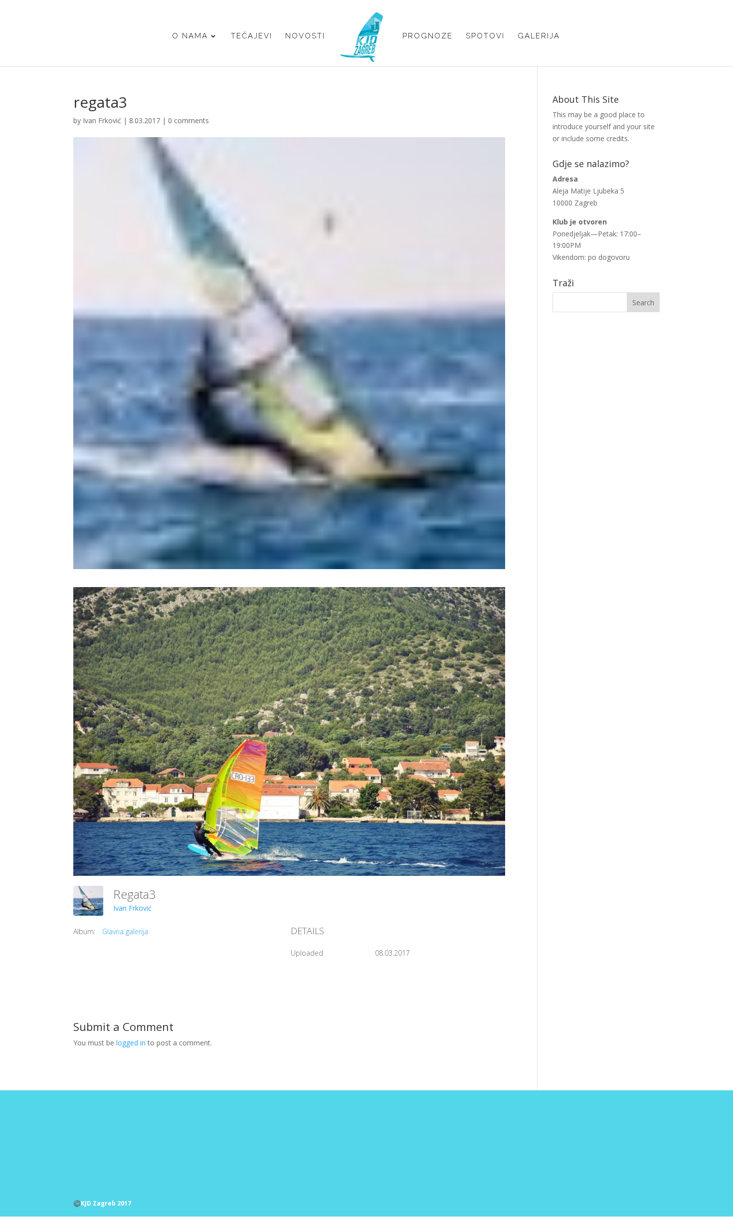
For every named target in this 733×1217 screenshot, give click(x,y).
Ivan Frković (102, 120)
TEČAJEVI (251, 36)
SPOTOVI (485, 36)
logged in (131, 1042)
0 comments (188, 120)
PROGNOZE (427, 36)
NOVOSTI (305, 36)
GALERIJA (539, 36)
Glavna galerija (125, 931)
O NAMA (190, 36)
